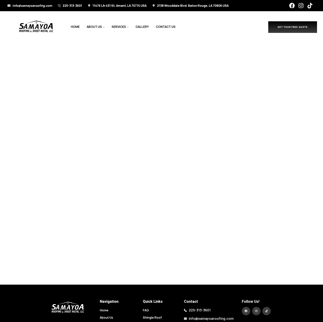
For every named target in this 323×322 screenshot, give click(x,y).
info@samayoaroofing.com (32, 6)
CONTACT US (166, 27)
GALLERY (142, 27)
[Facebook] (292, 5)
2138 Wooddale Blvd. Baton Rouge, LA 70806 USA (193, 6)
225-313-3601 (72, 6)
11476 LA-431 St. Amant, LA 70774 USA (120, 6)
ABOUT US (94, 27)
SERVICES (119, 27)
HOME (75, 27)
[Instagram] (301, 5)
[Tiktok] (310, 5)
